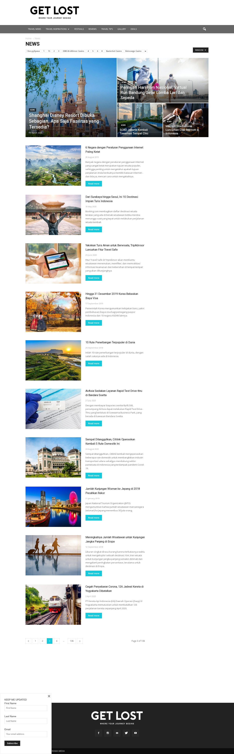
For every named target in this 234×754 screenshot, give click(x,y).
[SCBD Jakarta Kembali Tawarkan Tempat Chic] (140, 120)
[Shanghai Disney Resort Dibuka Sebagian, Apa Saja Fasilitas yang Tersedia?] (71, 97)
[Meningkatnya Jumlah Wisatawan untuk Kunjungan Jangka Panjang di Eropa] (53, 555)
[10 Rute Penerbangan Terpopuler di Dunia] (53, 360)
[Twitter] (126, 733)
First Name (10, 703)
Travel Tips (107, 29)
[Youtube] (135, 733)
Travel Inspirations (56, 29)
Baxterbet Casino (114, 51)
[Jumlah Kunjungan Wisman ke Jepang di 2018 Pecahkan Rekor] (53, 507)
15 (49, 51)
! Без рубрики (33, 51)
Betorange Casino (133, 51)
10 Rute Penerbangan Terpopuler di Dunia (110, 342)
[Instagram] (107, 733)
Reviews (92, 29)
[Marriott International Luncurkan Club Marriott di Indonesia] (185, 120)
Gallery (122, 29)
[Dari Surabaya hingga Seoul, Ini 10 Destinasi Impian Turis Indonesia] (53, 215)
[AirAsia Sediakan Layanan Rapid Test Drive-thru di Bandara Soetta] (53, 409)
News (32, 110)
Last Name (10, 716)
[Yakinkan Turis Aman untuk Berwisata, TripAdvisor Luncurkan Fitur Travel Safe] (53, 263)
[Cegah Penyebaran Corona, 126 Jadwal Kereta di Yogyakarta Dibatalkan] (53, 604)
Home (29, 38)
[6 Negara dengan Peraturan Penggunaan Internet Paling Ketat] (53, 165)
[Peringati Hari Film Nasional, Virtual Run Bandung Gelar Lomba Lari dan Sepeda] (162, 80)
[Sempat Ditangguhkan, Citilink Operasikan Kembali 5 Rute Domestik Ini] (53, 457)
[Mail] (117, 733)
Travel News (34, 29)
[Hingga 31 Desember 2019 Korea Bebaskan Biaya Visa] (53, 312)
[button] (204, 29)
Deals (134, 29)
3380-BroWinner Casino (73, 51)
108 (71, 641)
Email (7, 729)
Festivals (79, 29)
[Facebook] (98, 733)
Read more (93, 183)
